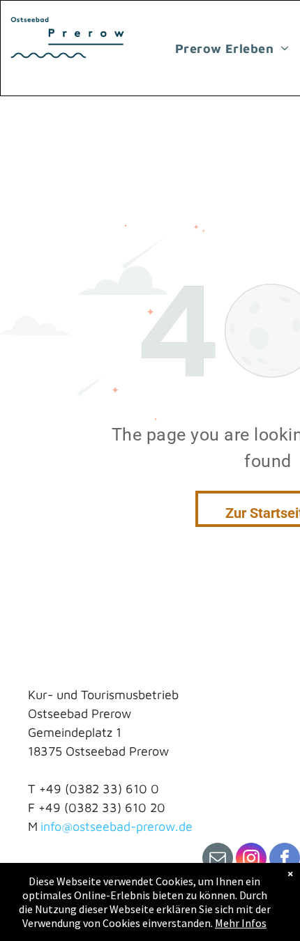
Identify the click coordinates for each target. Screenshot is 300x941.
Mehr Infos (241, 923)
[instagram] (251, 860)
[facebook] (284, 860)
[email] (217, 860)
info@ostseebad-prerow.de (116, 826)
